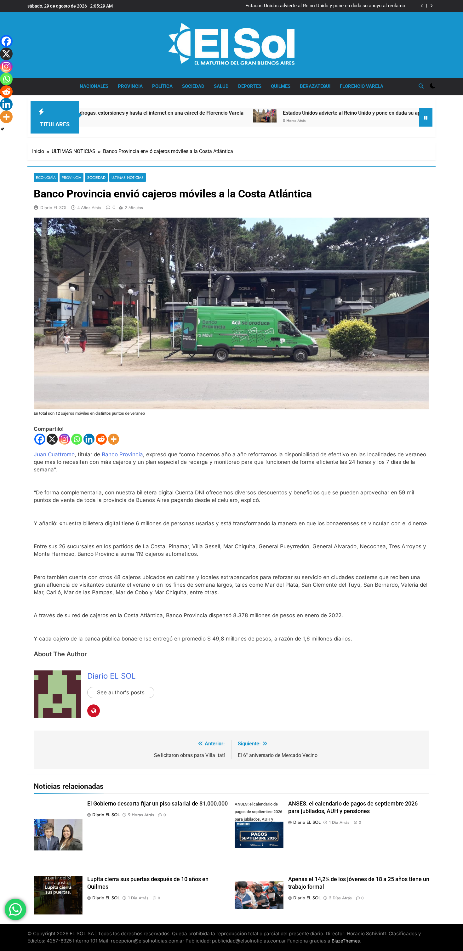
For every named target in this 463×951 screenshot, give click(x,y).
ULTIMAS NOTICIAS (127, 177)
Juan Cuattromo (54, 454)
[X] (52, 439)
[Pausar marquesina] (425, 117)
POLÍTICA (162, 86)
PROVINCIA (130, 86)
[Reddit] (101, 439)
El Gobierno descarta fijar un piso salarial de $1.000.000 (157, 803)
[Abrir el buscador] (421, 85)
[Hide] (2, 129)
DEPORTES (249, 86)
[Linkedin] (88, 439)
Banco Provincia (122, 454)
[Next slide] (431, 6)
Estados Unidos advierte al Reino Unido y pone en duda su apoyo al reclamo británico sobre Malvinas (325, 6)
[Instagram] (64, 439)
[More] (113, 439)
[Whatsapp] (76, 439)
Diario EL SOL (53, 207)
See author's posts (121, 692)
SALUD (221, 86)
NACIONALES (94, 86)
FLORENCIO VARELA (361, 86)
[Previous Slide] (422, 6)
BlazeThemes (346, 940)
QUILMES (280, 86)
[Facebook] (39, 439)
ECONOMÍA (46, 177)
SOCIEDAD (193, 86)
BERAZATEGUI (315, 86)
